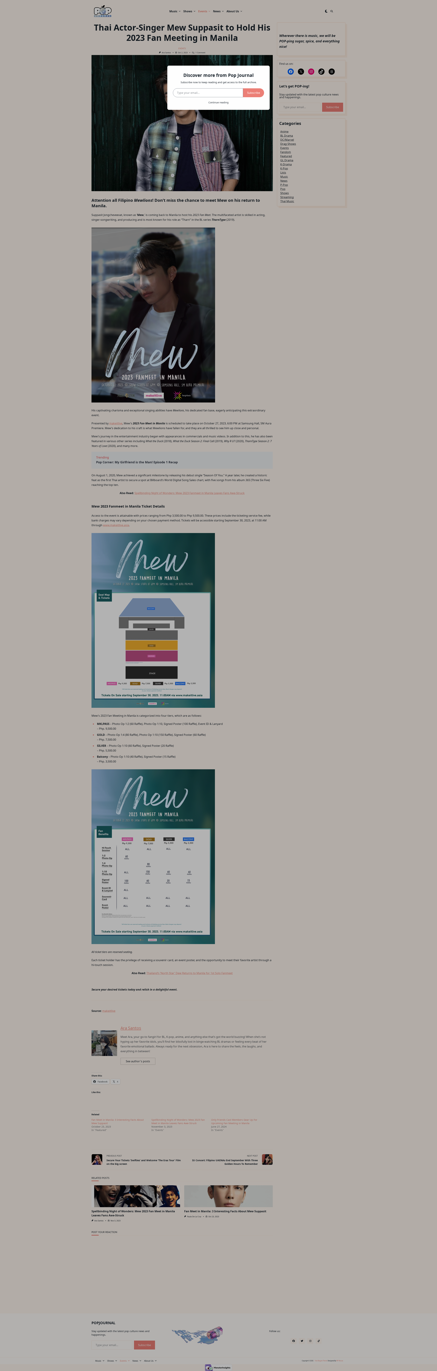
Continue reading (218, 102)
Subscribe (253, 93)
